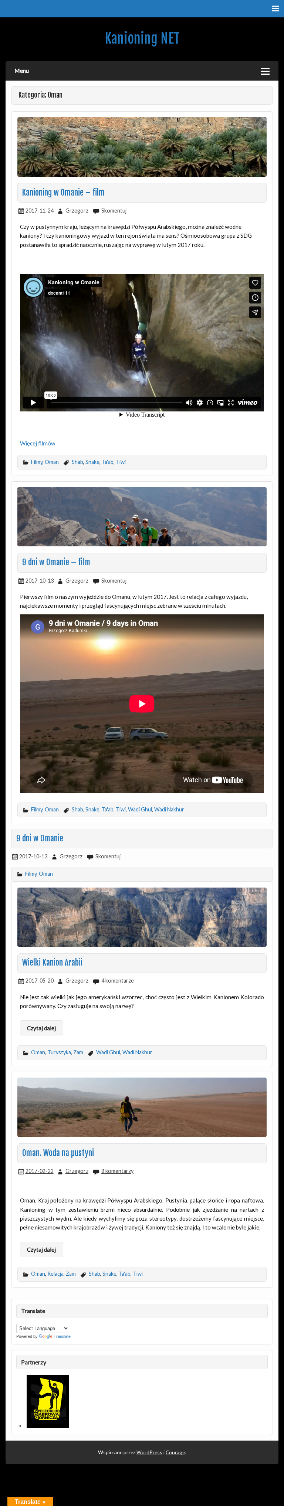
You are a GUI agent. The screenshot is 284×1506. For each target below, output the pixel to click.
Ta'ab (108, 462)
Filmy (37, 462)
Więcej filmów (37, 443)
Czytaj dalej (41, 1028)
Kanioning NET (142, 38)
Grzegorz (76, 210)
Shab (77, 462)
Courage (175, 1452)
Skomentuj (113, 210)
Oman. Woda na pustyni (58, 1153)
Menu (21, 70)
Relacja (55, 1274)
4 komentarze (117, 980)
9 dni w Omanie (39, 838)
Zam (78, 1052)
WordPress (149, 1452)
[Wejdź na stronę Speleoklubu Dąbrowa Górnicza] (48, 1425)
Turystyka (59, 1052)
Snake (92, 462)
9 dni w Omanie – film (56, 562)
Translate (62, 1336)
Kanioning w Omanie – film (63, 192)
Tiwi (121, 462)
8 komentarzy (117, 1171)
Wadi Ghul (140, 809)
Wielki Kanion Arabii (52, 962)
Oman (52, 462)
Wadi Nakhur (169, 809)
